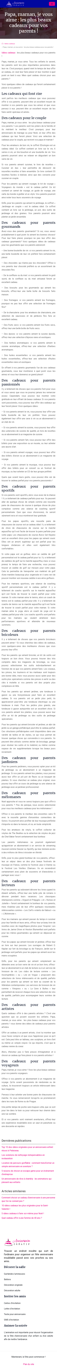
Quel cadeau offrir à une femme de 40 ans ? (22, 1218)
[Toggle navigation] (52, 4)
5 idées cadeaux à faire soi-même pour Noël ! (23, 1213)
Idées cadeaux (10, 44)
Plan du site (28, 1364)
